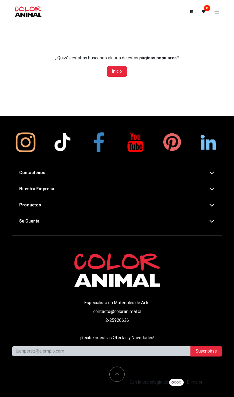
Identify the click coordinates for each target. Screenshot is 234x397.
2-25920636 (117, 320)
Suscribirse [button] (206, 351)
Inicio (117, 71)
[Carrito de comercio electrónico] (191, 11)
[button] (117, 374)
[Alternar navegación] (216, 11)
